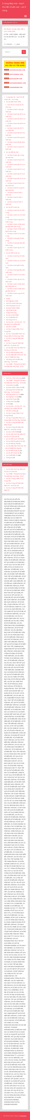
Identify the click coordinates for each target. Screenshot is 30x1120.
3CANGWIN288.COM (15, 87)
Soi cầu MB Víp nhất (12, 152)
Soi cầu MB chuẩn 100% (13, 102)
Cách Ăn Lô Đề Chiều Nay (14, 303)
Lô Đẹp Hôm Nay (11, 313)
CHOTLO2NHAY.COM (16, 74)
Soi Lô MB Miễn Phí (12, 317)
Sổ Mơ (8, 299)
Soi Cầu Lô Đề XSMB (12, 315)
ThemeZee (23, 1116)
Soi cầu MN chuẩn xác (13, 253)
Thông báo (9, 457)
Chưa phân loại (11, 385)
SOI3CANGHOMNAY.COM (17, 83)
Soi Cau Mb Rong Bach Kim (14, 352)
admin (18, 44)
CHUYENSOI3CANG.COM (17, 70)
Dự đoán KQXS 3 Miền (13, 308)
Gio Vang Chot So (11, 320)
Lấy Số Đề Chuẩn (11, 310)
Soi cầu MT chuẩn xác (13, 207)
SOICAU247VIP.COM (15, 79)
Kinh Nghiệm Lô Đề (12, 301)
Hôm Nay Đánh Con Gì (13, 306)
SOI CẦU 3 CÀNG (11, 327)
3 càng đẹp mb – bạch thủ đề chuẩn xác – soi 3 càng (14, 7)
